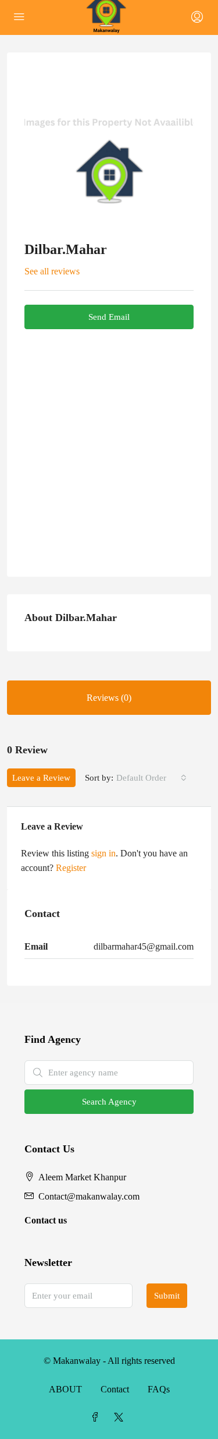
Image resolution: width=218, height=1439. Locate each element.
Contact (115, 1389)
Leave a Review (41, 777)
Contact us (45, 1220)
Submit (167, 1295)
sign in (103, 853)
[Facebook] (98, 1418)
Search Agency (109, 1101)
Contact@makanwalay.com (89, 1196)
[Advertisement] (109, 444)
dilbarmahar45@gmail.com (144, 946)
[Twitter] (121, 1418)
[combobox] (151, 778)
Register (71, 868)
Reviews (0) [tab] (109, 698)
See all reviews (52, 271)
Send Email (109, 317)
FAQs (159, 1389)
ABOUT (65, 1389)
